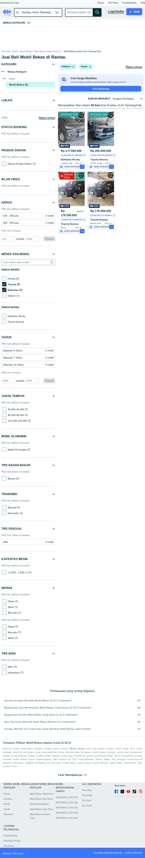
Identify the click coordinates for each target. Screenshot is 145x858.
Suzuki (7, 809)
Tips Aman (9, 846)
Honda (7, 804)
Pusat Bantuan (11, 835)
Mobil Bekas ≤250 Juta (67, 813)
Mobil (15, 51)
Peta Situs (87, 790)
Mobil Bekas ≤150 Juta (67, 802)
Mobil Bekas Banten (39, 804)
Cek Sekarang (100, 97)
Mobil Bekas (26, 51)
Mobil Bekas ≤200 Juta (67, 807)
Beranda (6, 51)
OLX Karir (86, 800)
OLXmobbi (87, 795)
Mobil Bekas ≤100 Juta (67, 797)
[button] (9, 2)
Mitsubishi (8, 814)
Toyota (7, 794)
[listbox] (73, 75)
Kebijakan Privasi (12, 841)
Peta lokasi (18, 853)
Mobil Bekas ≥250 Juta (67, 818)
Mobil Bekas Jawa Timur (41, 809)
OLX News (87, 805)
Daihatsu (8, 799)
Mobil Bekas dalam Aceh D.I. (48, 51)
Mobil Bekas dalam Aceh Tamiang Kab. (82, 51)
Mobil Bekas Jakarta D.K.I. (42, 794)
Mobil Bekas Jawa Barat (41, 799)
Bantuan (7, 853)
